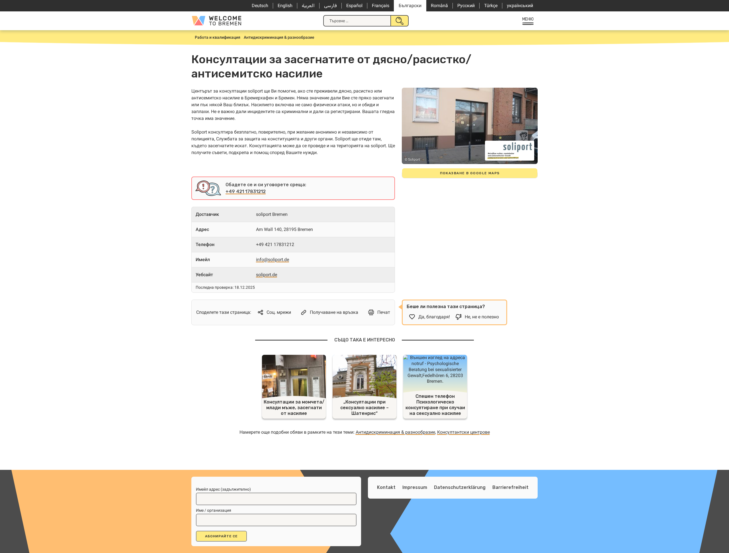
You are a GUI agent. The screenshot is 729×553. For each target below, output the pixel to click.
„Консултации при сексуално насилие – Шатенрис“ (364, 407)
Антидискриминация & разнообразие (395, 432)
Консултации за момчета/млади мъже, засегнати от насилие (294, 407)
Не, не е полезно (482, 316)
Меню (528, 19)
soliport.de (266, 274)
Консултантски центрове (463, 432)
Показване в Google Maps (470, 173)
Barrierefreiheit (510, 487)
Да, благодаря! (434, 316)
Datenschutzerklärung (460, 487)
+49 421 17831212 (246, 191)
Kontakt (386, 487)
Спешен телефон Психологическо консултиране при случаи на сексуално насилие (435, 405)
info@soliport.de (272, 259)
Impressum (414, 487)
